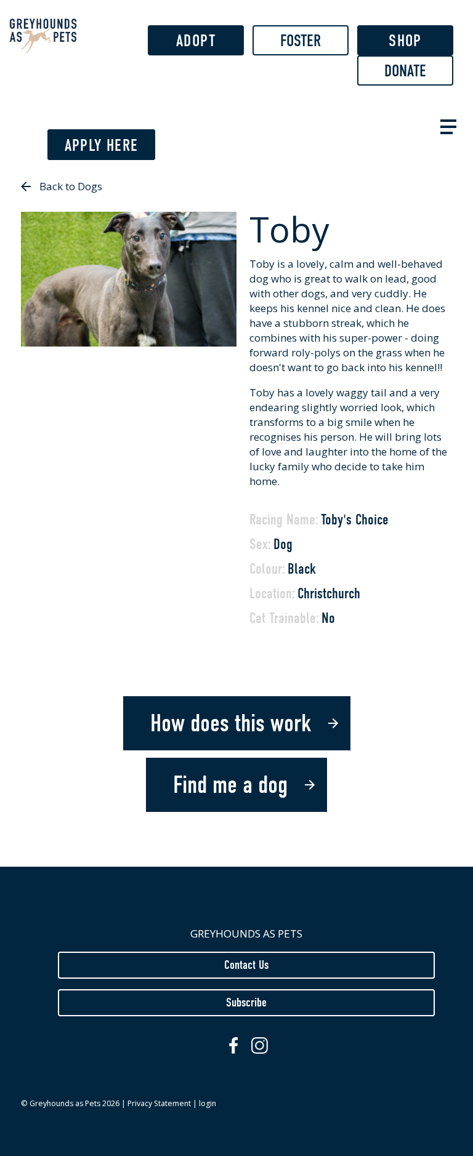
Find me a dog (230, 785)
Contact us (246, 964)
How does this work (230, 723)
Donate (405, 71)
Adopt (196, 40)
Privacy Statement (159, 1103)
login (207, 1103)
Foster (300, 40)
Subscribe (246, 1002)
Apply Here (102, 145)
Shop (405, 40)
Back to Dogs (70, 186)
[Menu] (445, 125)
